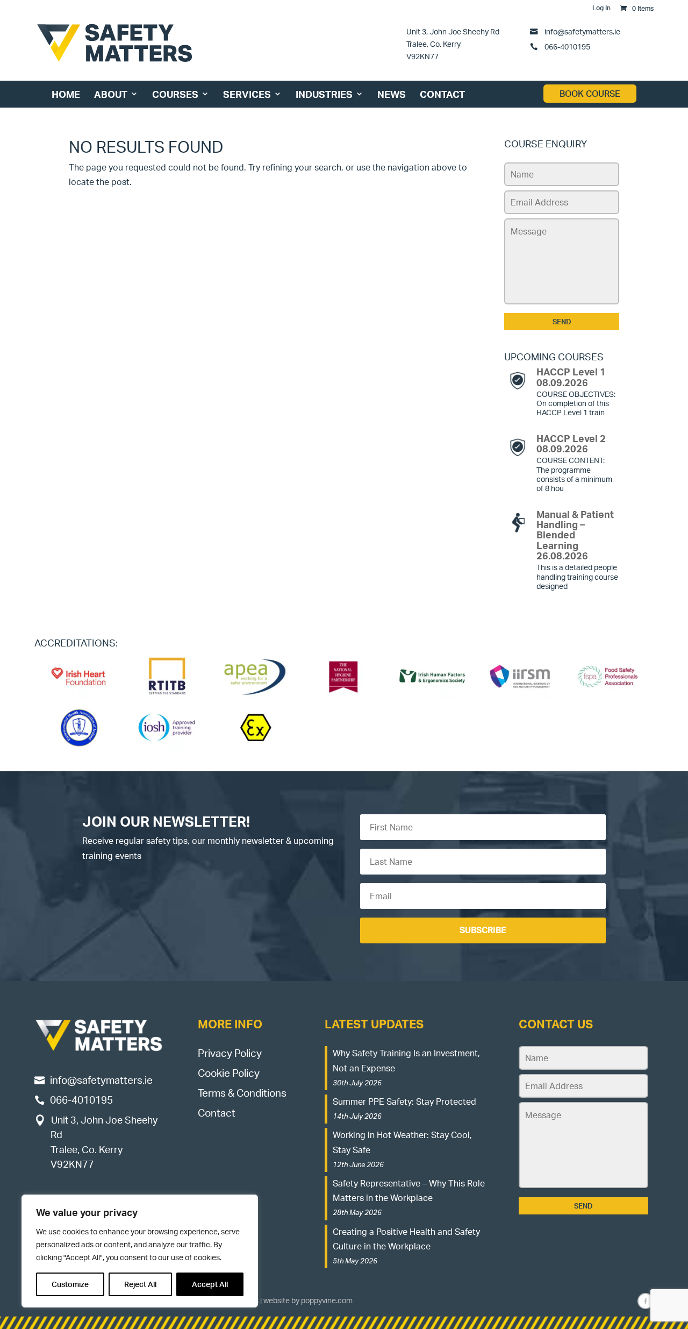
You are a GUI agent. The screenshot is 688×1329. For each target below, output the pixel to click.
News (391, 94)
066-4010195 (566, 46)
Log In (601, 8)
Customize (70, 1284)
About (110, 94)
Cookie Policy (229, 1073)
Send (562, 321)
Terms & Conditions (242, 1092)
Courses (175, 94)
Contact (442, 94)
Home (66, 94)
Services (247, 94)
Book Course (590, 93)
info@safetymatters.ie (582, 31)
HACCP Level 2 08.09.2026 (571, 443)
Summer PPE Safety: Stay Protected (404, 1101)
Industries (324, 94)
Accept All (210, 1284)
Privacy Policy (230, 1053)
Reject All (140, 1284)
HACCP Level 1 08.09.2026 (571, 377)
